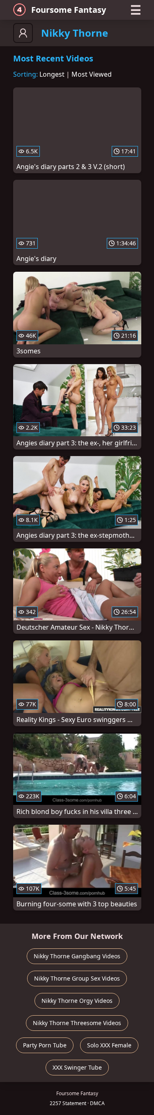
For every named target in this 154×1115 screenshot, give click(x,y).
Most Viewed (91, 74)
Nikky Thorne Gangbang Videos (77, 956)
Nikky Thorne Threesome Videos (77, 1023)
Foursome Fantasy (68, 9)
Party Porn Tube (45, 1045)
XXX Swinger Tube (77, 1067)
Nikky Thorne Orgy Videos (77, 1000)
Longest (51, 74)
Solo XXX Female (109, 1045)
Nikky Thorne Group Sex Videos (77, 978)
